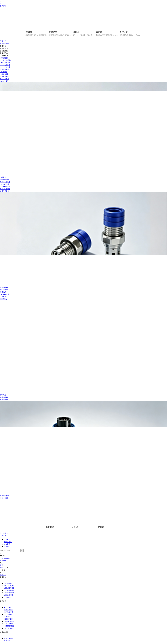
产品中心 (3, 88)
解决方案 (3, 53)
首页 (1, 51)
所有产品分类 (5, 91)
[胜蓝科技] (83, 26)
